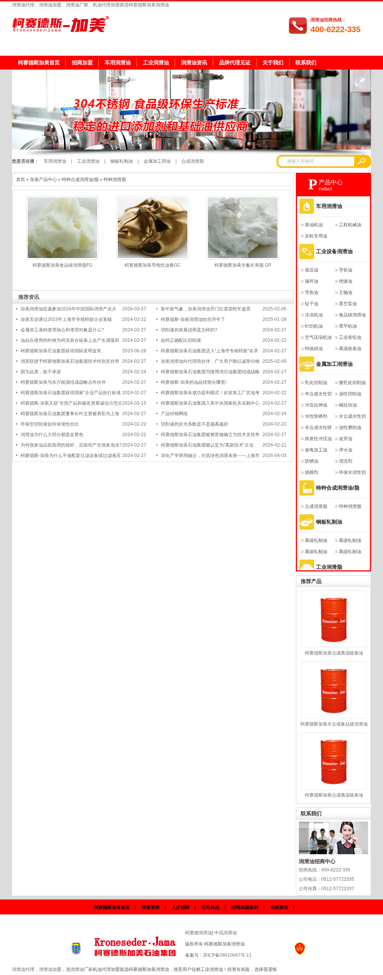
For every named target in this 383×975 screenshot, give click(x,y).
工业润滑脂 (329, 567)
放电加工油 (316, 450)
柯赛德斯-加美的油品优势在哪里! (193, 382)
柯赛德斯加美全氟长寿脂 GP (242, 265)
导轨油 (345, 270)
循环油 (311, 281)
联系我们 (305, 62)
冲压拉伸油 (316, 405)
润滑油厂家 (81, 969)
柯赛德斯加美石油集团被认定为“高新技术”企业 (207, 445)
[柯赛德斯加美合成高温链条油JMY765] (334, 618)
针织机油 (314, 326)
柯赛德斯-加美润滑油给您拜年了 (193, 319)
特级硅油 (314, 348)
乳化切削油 (316, 382)
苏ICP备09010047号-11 (227, 955)
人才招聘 (181, 907)
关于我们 (273, 62)
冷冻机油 (314, 315)
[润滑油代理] (136, 944)
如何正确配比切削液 (181, 340)
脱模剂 (311, 472)
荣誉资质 (151, 907)
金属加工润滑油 (334, 364)
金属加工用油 (157, 161)
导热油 (311, 292)
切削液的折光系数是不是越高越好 (194, 424)
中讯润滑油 (225, 932)
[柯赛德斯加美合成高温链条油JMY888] (334, 760)
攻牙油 (345, 438)
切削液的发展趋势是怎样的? (189, 329)
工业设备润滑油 (334, 251)
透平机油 (348, 326)
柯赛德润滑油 (198, 932)
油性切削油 (350, 393)
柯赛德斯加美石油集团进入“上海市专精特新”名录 (209, 350)
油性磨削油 (350, 427)
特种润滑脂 (115, 179)
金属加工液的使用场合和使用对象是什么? (62, 329)
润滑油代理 (23, 969)
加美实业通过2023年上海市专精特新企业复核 (66, 319)
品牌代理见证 (235, 62)
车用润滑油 (118, 62)
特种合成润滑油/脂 (80, 179)
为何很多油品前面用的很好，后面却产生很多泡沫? (71, 445)
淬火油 (345, 450)
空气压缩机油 (318, 337)
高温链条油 (350, 348)
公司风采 (211, 907)
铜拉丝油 (348, 405)
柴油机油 (314, 224)
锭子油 (311, 303)
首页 (20, 179)
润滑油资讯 (194, 62)
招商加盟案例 (245, 907)
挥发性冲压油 (318, 438)
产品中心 (331, 182)
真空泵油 (348, 303)
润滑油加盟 (50, 969)
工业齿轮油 (350, 337)
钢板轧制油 (121, 161)
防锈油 (311, 461)
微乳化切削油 (352, 382)
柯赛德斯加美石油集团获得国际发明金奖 (61, 350)
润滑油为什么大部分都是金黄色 (52, 434)
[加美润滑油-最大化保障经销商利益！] (191, 148)
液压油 (311, 270)
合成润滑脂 (192, 161)
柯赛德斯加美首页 (39, 62)
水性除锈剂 (316, 416)
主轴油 (345, 292)
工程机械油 (350, 224)
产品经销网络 (174, 413)
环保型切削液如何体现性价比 (50, 424)
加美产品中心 (43, 179)
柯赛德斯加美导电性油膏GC (153, 265)
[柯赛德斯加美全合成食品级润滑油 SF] (334, 689)
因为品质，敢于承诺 (41, 371)
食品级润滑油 (352, 315)
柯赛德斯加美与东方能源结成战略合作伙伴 (63, 382)
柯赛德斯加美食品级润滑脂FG (62, 265)
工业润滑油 (156, 62)
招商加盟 (82, 62)
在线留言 (279, 907)
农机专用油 (316, 236)
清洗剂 (345, 461)
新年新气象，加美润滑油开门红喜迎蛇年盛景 (206, 309)
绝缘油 (345, 281)
